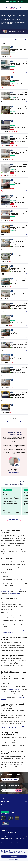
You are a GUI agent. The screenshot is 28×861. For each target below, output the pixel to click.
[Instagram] (8, 832)
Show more (3, 25)
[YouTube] (12, 832)
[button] (26, 57)
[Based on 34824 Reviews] (8, 811)
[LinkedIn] (15, 832)
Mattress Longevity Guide (19, 746)
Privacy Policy (12, 838)
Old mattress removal (15, 4)
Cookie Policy (18, 838)
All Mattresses (8, 36)
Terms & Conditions (4, 838)
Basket (25, 8)
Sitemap (24, 838)
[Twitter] (5, 832)
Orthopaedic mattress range (15, 593)
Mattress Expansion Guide (15, 689)
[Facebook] (2, 832)
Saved (20, 8)
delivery (24, 842)
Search (6, 8)
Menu (2, 8)
